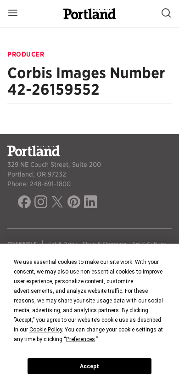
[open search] (166, 13)
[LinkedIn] (90, 203)
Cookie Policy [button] (45, 329)
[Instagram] (40, 203)
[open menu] (13, 13)
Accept (89, 366)
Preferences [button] (80, 339)
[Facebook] (24, 203)
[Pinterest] (73, 203)
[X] (57, 203)
